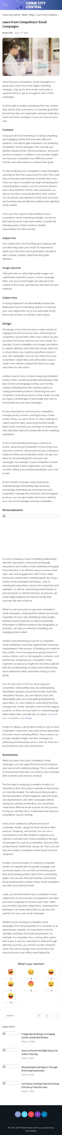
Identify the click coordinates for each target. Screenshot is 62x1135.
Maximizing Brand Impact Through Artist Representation (39, 1068)
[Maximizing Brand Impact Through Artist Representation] (10, 1070)
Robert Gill (7, 33)
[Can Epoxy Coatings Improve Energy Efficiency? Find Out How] (10, 1087)
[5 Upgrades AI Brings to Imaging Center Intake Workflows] (10, 1037)
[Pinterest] (55, 1015)
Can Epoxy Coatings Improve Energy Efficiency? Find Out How (40, 1085)
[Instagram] (38, 1114)
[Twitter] (47, 1015)
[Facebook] (39, 1015)
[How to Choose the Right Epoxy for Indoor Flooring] (10, 1054)
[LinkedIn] (44, 1114)
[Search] (57, 5)
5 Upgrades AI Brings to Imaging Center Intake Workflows (38, 1035)
